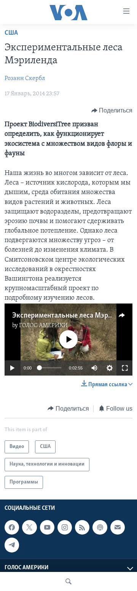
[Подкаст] (99, 527)
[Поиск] (68, 581)
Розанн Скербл (25, 78)
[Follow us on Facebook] (12, 527)
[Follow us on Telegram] (12, 545)
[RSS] (82, 527)
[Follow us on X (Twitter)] (29, 527)
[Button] (112, 111)
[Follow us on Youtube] (47, 527)
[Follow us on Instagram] (64, 527)
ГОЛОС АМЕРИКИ (43, 326)
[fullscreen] (124, 368)
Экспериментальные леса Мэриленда (71, 316)
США (11, 33)
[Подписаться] (117, 527)
